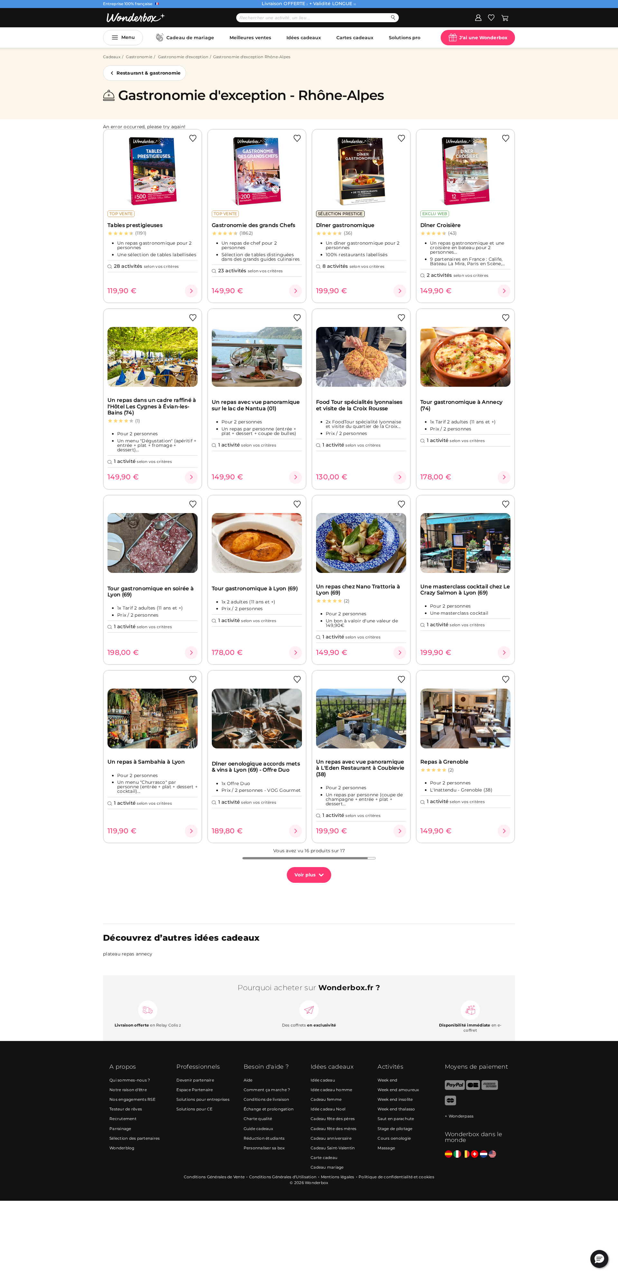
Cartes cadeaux (354, 38)
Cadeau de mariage (190, 38)
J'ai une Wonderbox (483, 38)
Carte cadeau (324, 1157)
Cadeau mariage (327, 1167)
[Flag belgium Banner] (466, 1154)
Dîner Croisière (440, 225)
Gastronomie (139, 56)
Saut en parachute (396, 1118)
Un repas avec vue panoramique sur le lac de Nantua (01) (256, 405)
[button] (599, 1259)
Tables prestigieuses (135, 225)
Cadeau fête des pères (333, 1118)
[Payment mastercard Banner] (450, 1103)
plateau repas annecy (127, 954)
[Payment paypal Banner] (455, 1088)
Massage (386, 1147)
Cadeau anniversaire (331, 1138)
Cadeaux (111, 56)
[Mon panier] (505, 17)
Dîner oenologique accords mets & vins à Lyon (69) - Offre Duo (256, 767)
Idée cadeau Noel (328, 1109)
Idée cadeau (323, 1080)
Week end (387, 1080)
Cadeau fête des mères (333, 1128)
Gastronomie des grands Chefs (253, 225)
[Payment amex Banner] (490, 1088)
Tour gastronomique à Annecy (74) (461, 405)
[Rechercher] (393, 17)
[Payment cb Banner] (473, 1088)
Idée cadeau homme (331, 1089)
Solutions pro (404, 38)
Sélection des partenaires (134, 1138)
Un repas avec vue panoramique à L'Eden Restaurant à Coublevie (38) (360, 768)
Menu (128, 37)
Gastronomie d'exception (183, 56)
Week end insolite (395, 1099)
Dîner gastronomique (345, 225)
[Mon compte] (478, 17)
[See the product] (191, 291)
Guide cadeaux (258, 1128)
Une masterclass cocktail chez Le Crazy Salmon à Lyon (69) (465, 590)
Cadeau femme (326, 1099)
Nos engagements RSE (132, 1099)
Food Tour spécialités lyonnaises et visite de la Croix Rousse (359, 405)
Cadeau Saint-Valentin (333, 1147)
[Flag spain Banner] (448, 1154)
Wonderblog (122, 1147)
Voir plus (305, 875)
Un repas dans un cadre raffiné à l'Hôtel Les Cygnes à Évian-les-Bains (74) (152, 406)
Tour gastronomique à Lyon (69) (255, 588)
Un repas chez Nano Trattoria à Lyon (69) (358, 590)
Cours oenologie (394, 1138)
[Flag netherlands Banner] (483, 1154)
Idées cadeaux (303, 38)
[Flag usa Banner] (492, 1154)
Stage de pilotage (395, 1128)
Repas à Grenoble (444, 762)
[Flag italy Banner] (457, 1154)
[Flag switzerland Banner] (474, 1154)
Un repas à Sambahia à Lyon (146, 762)
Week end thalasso (396, 1109)
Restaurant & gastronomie (149, 73)
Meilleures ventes (250, 38)
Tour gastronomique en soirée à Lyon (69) (151, 591)
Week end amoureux (398, 1089)
